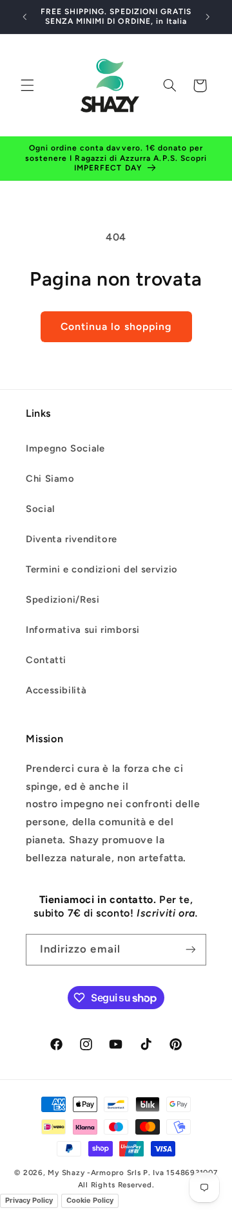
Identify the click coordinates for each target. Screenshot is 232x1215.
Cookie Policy (89, 1200)
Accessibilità (56, 690)
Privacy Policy (29, 1200)
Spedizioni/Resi (62, 599)
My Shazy (66, 1172)
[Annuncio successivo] (207, 17)
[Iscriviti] (191, 949)
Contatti (46, 660)
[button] (27, 85)
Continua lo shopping (116, 326)
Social (40, 509)
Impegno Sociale (65, 448)
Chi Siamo (50, 478)
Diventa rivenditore (71, 539)
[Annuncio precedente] (24, 17)
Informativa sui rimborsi (83, 629)
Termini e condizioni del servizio (102, 569)
